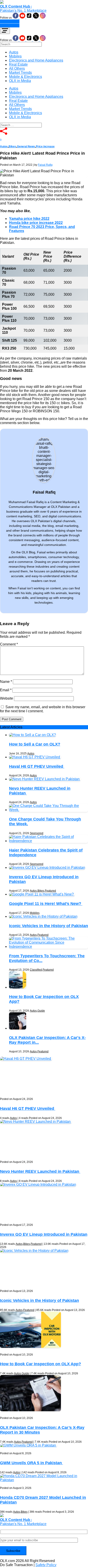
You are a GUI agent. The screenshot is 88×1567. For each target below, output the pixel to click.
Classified (36, 969)
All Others (17, 68)
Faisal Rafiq (45, 164)
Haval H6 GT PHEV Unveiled (36, 766)
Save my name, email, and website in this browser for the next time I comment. (42, 709)
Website (6, 698)
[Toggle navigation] (5, 31)
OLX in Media (20, 81)
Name (6, 682)
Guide (41, 1010)
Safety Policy (45, 1565)
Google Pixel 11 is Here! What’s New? (45, 903)
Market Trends (20, 72)
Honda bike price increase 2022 (36, 223)
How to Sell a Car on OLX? (34, 744)
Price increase (45, 146)
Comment (9, 644)
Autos (13, 52)
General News (26, 146)
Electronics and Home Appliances (36, 60)
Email (6, 690)
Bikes (12, 146)
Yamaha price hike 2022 (29, 219)
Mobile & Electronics (25, 77)
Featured (50, 890)
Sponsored (36, 833)
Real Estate (18, 64)
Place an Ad (9, 21)
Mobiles (15, 56)
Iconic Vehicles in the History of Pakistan (48, 926)
